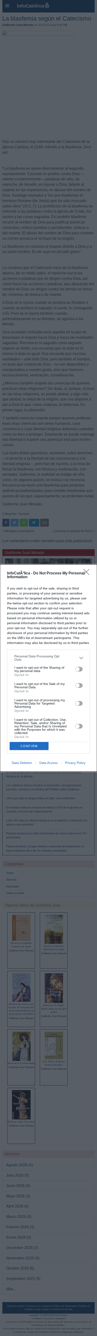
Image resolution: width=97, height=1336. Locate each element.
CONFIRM (29, 746)
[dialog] (48, 668)
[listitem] (48, 658)
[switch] (79, 669)
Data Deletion (22, 763)
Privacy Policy (75, 763)
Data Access (48, 763)
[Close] (87, 573)
